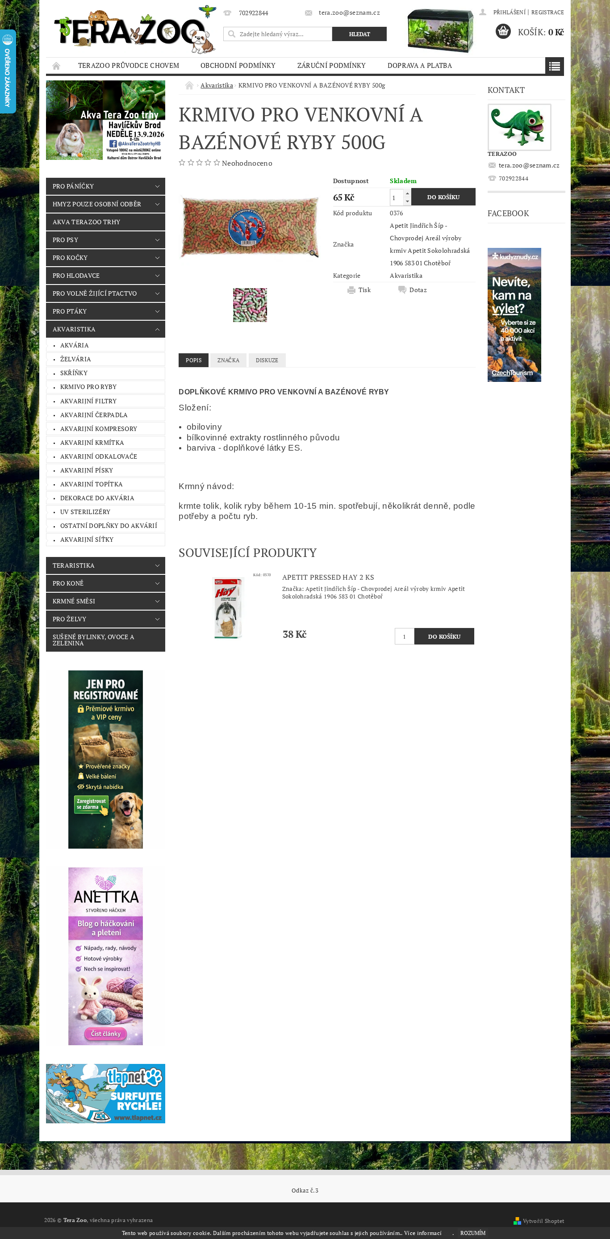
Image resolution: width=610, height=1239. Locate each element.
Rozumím (472, 1233)
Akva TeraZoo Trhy (86, 222)
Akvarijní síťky (87, 539)
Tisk (365, 290)
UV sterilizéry (85, 511)
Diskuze (267, 360)
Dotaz (418, 290)
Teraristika (74, 565)
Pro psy (65, 239)
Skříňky (74, 372)
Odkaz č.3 (305, 1190)
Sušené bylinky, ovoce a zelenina (93, 639)
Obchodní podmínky (238, 65)
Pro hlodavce (76, 275)
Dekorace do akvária (97, 498)
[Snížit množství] (407, 201)
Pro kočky (70, 257)
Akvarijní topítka (91, 484)
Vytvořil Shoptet (543, 1221)
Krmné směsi (74, 601)
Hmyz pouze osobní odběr (97, 204)
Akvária (74, 345)
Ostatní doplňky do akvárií (108, 525)
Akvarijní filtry (88, 401)
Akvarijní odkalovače (98, 456)
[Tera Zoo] (135, 29)
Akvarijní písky (86, 470)
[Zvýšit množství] (407, 193)
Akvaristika (74, 329)
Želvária (76, 359)
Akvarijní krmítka (92, 442)
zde (447, 1233)
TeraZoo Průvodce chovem (128, 65)
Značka (228, 360)
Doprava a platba (420, 65)
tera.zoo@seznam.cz (529, 165)
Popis (193, 360)
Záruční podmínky (331, 65)
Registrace (547, 12)
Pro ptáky (70, 311)
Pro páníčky (73, 186)
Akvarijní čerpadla (94, 414)
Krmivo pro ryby (88, 386)
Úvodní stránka (56, 65)
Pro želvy (70, 619)
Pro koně (68, 583)
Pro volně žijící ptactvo (95, 293)
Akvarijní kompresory (98, 428)
